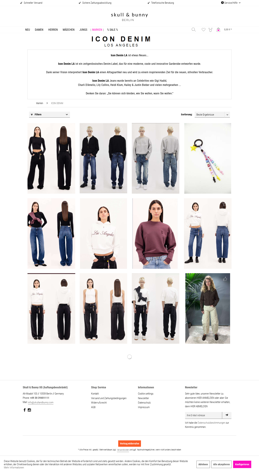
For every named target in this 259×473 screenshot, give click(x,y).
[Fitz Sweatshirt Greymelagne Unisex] (155, 158)
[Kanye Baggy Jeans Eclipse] (103, 158)
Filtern (37, 114)
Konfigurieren (242, 464)
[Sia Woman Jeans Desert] (208, 308)
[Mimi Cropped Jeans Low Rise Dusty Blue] (208, 233)
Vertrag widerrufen (129, 443)
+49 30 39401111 (39, 397)
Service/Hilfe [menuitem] (231, 2)
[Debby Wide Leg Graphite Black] (103, 308)
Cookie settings (145, 393)
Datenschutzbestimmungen (211, 422)
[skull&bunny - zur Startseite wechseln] (129, 17)
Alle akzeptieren (221, 464)
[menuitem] (27, 30)
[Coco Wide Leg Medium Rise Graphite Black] (51, 158)
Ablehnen (203, 464)
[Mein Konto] (211, 29)
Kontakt (95, 393)
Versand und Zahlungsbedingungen (109, 398)
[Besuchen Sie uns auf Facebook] (25, 410)
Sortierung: (186, 114)
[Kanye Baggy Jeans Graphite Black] (155, 308)
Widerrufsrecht (99, 402)
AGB (93, 407)
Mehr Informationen (14, 467)
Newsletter (143, 398)
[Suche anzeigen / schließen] (194, 29)
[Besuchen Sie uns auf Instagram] (29, 410)
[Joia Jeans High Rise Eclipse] (51, 233)
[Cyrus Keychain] (208, 158)
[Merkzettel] (203, 29)
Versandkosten (123, 450)
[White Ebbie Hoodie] (103, 233)
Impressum (144, 407)
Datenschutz (144, 402)
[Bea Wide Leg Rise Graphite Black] (51, 308)
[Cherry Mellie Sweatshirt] (155, 233)
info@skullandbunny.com (40, 402)
